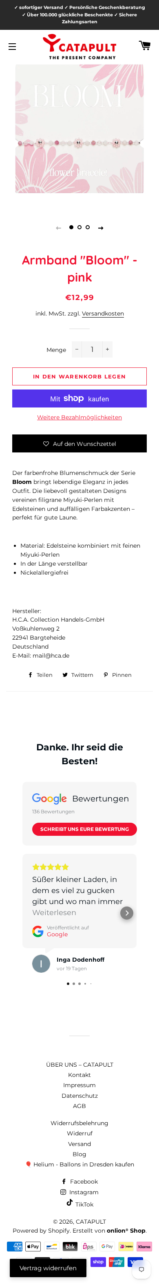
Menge (56, 350)
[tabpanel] (79, 128)
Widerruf (80, 1133)
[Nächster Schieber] (101, 228)
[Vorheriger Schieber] (58, 228)
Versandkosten (103, 313)
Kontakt (79, 1075)
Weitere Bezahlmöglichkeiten (79, 417)
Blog (79, 1154)
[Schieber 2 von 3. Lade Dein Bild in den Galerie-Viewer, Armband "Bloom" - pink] (79, 228)
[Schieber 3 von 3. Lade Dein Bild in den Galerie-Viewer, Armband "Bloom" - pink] (88, 228)
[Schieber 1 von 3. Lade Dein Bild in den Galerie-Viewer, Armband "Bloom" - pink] (71, 228)
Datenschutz (80, 1095)
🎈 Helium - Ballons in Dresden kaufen (79, 1164)
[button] (79, 443)
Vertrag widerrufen (48, 1268)
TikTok (83, 1204)
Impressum (79, 1085)
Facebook (83, 1181)
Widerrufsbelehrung (79, 1123)
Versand (79, 1144)
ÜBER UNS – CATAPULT (79, 1064)
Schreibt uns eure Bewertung (84, 829)
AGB (79, 1106)
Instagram (83, 1192)
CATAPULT (91, 1221)
